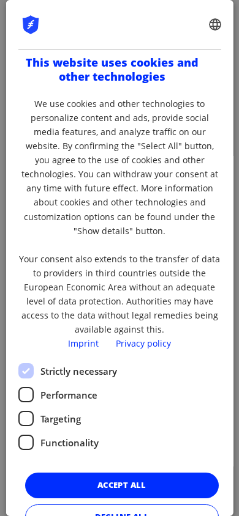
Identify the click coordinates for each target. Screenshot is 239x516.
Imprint (83, 343)
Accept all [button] (121, 484)
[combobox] (214, 24)
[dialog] (119, 258)
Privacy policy (143, 343)
